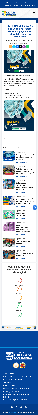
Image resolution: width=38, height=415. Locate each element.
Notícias (10, 22)
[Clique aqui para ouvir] (24, 46)
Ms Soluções (12, 412)
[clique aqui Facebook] (16, 407)
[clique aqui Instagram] (26, 407)
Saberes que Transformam (21, 214)
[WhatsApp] (27, 46)
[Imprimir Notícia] (10, 46)
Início (4, 22)
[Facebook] (17, 46)
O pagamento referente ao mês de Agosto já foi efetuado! (25, 157)
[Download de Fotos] (14, 46)
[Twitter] (20, 46)
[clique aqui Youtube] (21, 407)
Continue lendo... (21, 162)
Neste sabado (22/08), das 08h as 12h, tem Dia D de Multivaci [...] (25, 201)
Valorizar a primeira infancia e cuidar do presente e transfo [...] (25, 171)
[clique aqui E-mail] (11, 407)
